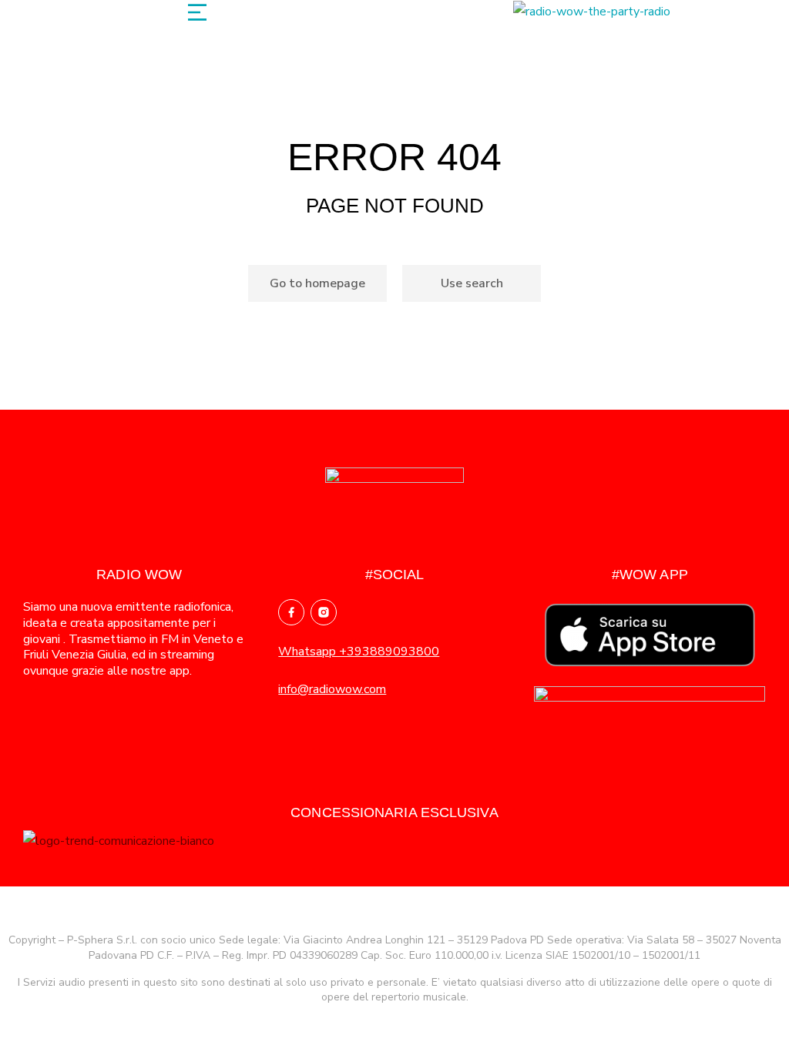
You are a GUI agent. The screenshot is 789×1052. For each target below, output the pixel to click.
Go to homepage (317, 283)
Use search (472, 283)
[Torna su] (757, 1020)
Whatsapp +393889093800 (358, 651)
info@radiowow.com (332, 689)
